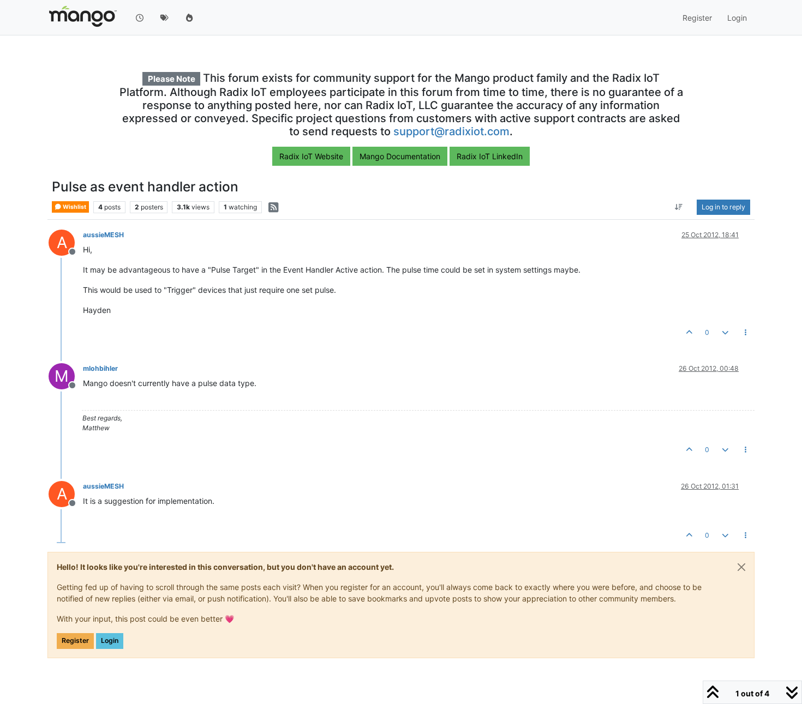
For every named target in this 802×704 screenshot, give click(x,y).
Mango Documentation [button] (400, 156)
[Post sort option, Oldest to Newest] (679, 207)
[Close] (741, 567)
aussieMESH (103, 235)
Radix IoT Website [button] (311, 156)
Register (75, 640)
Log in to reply (723, 207)
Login (109, 640)
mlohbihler (100, 368)
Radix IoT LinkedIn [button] (490, 156)
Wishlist (74, 206)
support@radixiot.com (451, 131)
